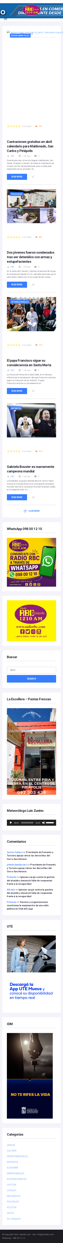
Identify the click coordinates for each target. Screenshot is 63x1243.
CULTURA (11, 1151)
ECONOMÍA (12, 1167)
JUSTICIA (11, 1184)
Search (31, 678)
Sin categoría (13, 1219)
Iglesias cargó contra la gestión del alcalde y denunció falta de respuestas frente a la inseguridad (31, 880)
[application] (31, 823)
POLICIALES (16, 194)
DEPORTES (16, 408)
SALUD (10, 1213)
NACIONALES (13, 1196)
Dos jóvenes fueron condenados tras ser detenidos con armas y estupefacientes (30, 257)
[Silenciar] (43, 822)
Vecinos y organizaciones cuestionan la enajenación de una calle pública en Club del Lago (27, 905)
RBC (12, 156)
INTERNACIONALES (20, 302)
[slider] (50, 822)
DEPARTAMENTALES (20, 35)
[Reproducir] (10, 822)
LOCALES (11, 1190)
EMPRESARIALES (15, 1173)
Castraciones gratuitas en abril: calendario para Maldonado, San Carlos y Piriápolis (30, 146)
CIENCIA (11, 1145)
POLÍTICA (12, 1207)
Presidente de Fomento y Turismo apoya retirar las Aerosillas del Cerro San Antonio (30, 855)
